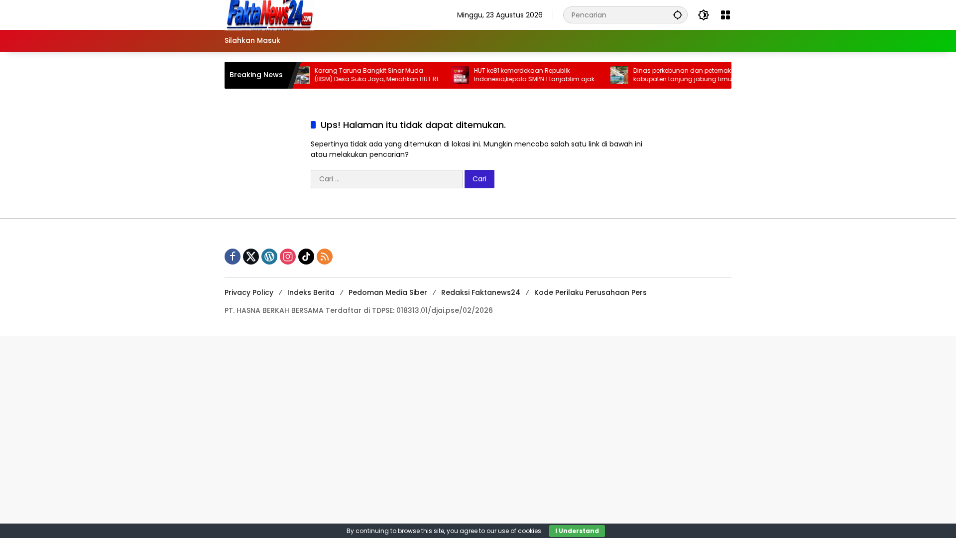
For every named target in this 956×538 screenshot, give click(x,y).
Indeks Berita (311, 292)
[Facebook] (232, 257)
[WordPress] (269, 257)
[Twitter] (251, 257)
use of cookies (519, 531)
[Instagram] (288, 257)
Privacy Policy (249, 292)
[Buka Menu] (725, 15)
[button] (678, 14)
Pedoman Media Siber (388, 292)
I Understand (577, 531)
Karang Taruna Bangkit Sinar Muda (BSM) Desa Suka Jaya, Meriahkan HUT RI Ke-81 (365, 75)
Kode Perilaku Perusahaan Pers (590, 292)
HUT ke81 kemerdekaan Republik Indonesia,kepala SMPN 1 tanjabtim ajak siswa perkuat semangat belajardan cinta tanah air (523, 75)
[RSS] (325, 257)
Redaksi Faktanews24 (480, 292)
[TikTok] (306, 257)
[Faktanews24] (269, 14)
